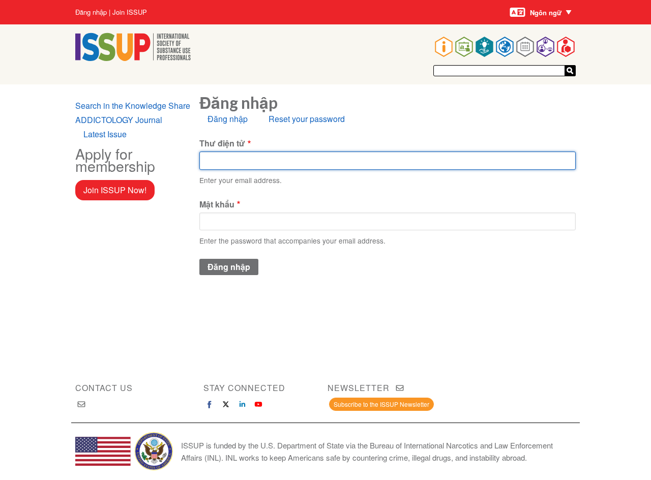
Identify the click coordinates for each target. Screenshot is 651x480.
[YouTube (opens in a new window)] (258, 404)
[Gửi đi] (570, 70)
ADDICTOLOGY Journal (118, 120)
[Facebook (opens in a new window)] (209, 404)
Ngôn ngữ (545, 12)
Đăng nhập (91, 12)
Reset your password (307, 119)
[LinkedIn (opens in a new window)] (242, 404)
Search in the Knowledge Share (132, 105)
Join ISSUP (129, 12)
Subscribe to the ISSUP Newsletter (381, 404)
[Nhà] (133, 58)
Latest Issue (105, 134)
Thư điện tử (222, 143)
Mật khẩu (216, 204)
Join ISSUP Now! (114, 190)
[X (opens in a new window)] (226, 404)
